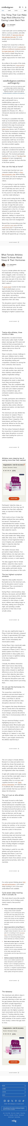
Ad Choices (16, 1115)
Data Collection (21, 1115)
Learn (14, 1089)
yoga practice (20, 65)
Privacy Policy (22, 1113)
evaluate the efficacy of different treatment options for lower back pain (14, 49)
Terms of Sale (7, 1113)
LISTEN (15, 10)
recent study (7, 287)
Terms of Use (13, 1113)
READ (3, 10)
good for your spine (10, 225)
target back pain (7, 227)
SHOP (25, 10)
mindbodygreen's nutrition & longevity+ (14, 93)
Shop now (14, 498)
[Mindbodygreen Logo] (7, 7)
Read (14, 1086)
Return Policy (6, 1115)
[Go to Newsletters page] (20, 7)
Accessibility (11, 1115)
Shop (14, 1095)
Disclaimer (18, 1113)
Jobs (4, 1113)
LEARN (9, 10)
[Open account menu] (26, 7)
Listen (14, 1092)
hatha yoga (5, 129)
